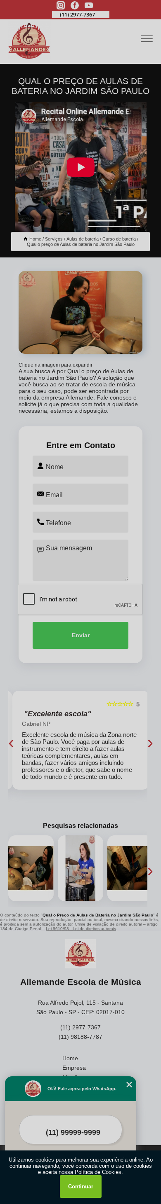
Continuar (80, 1186)
